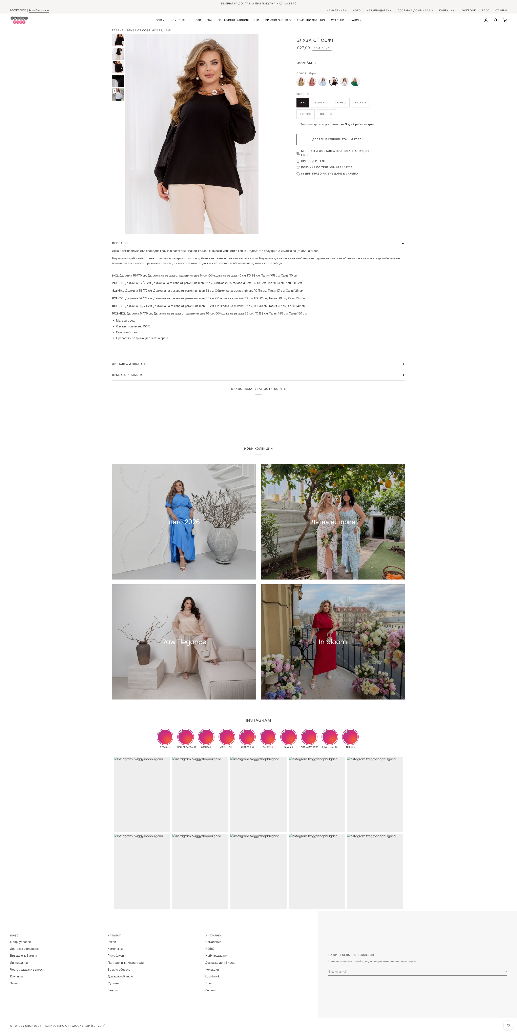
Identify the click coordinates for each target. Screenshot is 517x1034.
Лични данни (19, 963)
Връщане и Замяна (127, 375)
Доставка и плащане (24, 949)
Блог (208, 983)
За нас (14, 983)
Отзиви (210, 990)
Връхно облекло (119, 970)
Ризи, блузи (116, 956)
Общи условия (20, 942)
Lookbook (212, 976)
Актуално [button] (213, 935)
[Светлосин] (323, 82)
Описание (120, 243)
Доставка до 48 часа (414, 10)
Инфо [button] (14, 935)
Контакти (16, 976)
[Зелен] (355, 82)
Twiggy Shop (23, 1026)
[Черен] (334, 82)
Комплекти (115, 949)
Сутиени (113, 983)
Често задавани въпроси (27, 970)
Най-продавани (216, 956)
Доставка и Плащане (129, 364)
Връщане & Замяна (23, 956)
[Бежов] (301, 82)
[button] (160, 20)
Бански (113, 990)
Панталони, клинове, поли (126, 963)
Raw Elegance (39, 10)
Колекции (212, 970)
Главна (118, 30)
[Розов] (312, 82)
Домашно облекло (120, 976)
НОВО (209, 949)
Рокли (112, 942)
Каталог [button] (114, 935)
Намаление (335, 10)
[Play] (191, 134)
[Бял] (345, 82)
